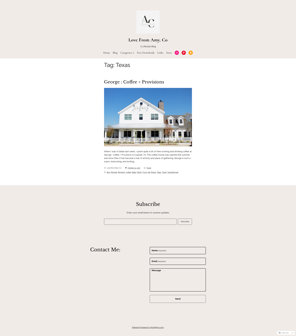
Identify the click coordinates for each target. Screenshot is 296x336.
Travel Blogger (172, 172)
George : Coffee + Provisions (134, 82)
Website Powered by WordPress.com (148, 327)
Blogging (121, 172)
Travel (148, 168)
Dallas (134, 172)
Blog (108, 172)
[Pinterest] (184, 53)
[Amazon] (191, 53)
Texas (159, 172)
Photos (153, 172)
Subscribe (185, 221)
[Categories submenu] (133, 53)
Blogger (114, 172)
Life (149, 172)
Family (139, 172)
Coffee (128, 172)
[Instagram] (177, 53)
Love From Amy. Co (148, 40)
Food (145, 172)
